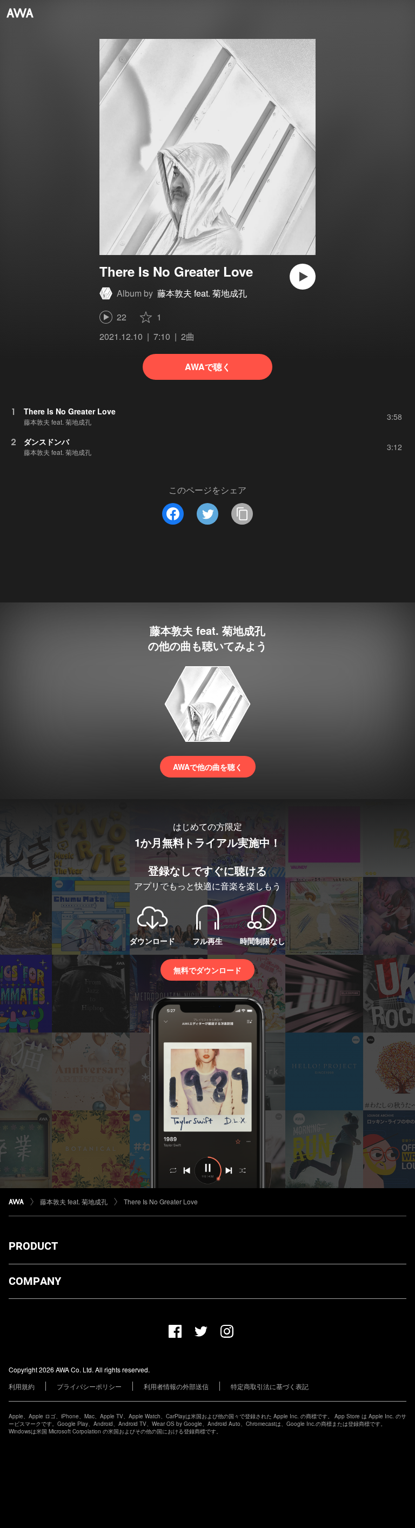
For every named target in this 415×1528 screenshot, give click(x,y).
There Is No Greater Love (161, 1201)
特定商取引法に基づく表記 (270, 1386)
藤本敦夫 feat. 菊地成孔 (202, 293)
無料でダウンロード (207, 969)
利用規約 (22, 1386)
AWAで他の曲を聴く (208, 766)
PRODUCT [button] (33, 1245)
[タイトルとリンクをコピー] (242, 514)
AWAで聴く (208, 366)
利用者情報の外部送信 (176, 1386)
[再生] (303, 277)
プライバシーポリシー (89, 1386)
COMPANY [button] (35, 1281)
